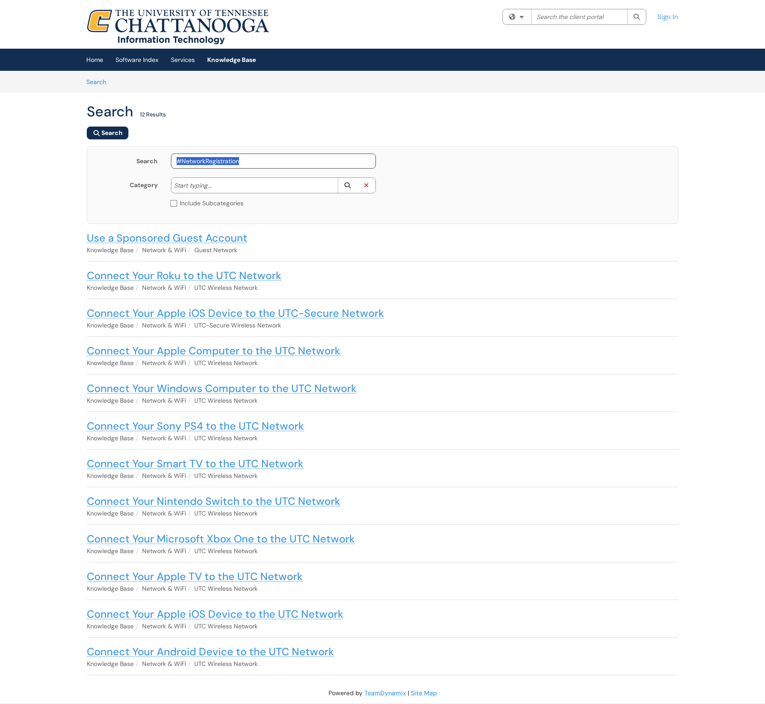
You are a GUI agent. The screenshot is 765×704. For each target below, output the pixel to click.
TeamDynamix (385, 693)
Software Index (137, 60)
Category (144, 185)
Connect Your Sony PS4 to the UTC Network (195, 426)
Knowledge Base (231, 60)
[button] (347, 185)
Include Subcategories (211, 203)
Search (99, 81)
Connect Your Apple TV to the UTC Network (195, 576)
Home (94, 60)
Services (183, 60)
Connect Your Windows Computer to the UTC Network (222, 388)
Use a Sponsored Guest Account (167, 238)
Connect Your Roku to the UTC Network (184, 275)
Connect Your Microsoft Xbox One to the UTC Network (221, 539)
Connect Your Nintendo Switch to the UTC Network (213, 501)
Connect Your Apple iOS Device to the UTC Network (215, 614)
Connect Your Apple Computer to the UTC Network (213, 351)
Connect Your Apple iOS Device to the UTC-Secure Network (235, 313)
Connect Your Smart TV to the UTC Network (195, 463)
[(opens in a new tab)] (178, 26)
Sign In (667, 16)
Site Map (424, 693)
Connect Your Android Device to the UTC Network (210, 651)
